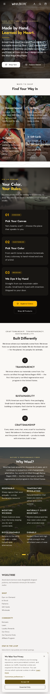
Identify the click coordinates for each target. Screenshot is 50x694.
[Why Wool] (24, 554)
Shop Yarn (13, 65)
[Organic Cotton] (27, 554)
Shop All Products (25, 311)
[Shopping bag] (45, 3)
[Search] (40, 3)
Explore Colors (27, 304)
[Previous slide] (17, 554)
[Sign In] (34, 3)
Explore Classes (35, 65)
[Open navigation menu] (4, 3)
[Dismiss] (44, 656)
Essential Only (25, 687)
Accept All (25, 682)
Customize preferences (14, 677)
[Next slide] (33, 554)
